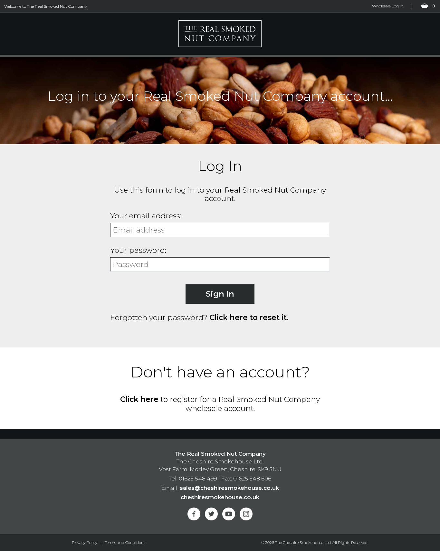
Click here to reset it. (249, 317)
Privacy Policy (84, 542)
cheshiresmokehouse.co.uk (220, 497)
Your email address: (145, 215)
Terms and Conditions (125, 542)
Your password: (138, 250)
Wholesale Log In (387, 6)
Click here (139, 399)
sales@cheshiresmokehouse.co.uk (229, 488)
